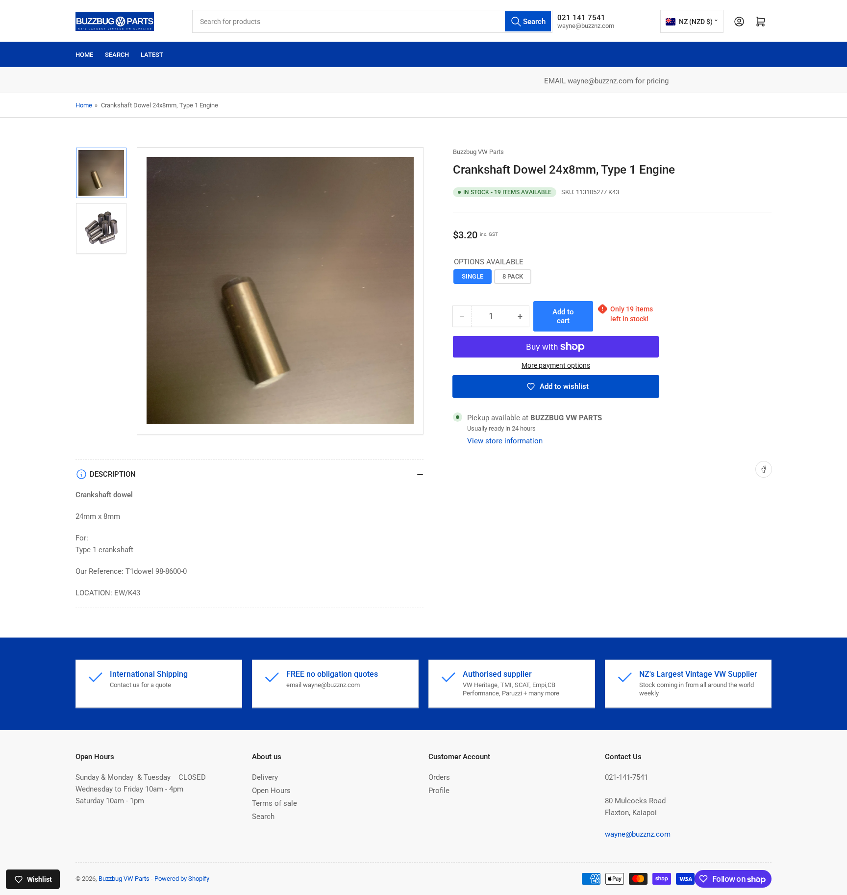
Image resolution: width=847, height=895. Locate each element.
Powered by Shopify (181, 878)
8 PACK (512, 276)
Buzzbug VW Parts (478, 151)
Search (117, 54)
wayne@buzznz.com (638, 834)
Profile (438, 790)
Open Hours (271, 790)
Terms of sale (274, 803)
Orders (439, 777)
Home (84, 54)
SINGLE (472, 276)
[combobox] (372, 21)
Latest (152, 54)
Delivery (265, 777)
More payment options (556, 365)
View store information (505, 440)
